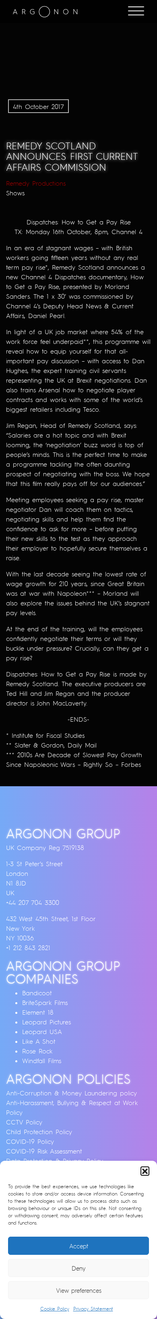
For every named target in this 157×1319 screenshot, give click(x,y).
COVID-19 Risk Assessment (44, 1151)
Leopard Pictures (46, 1022)
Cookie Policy (54, 1309)
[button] (145, 1171)
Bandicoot (37, 993)
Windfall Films (41, 1061)
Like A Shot (39, 1041)
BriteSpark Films (45, 1003)
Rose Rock (37, 1051)
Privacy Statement (93, 1309)
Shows (15, 193)
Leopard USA (42, 1032)
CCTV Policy (24, 1122)
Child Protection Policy (39, 1132)
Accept (78, 1246)
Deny (79, 1268)
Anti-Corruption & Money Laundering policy (71, 1093)
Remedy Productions (36, 183)
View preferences (78, 1290)
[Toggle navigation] (136, 11)
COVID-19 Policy (30, 1141)
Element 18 (38, 1012)
